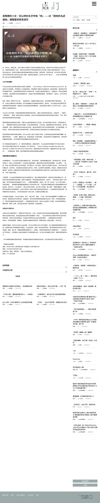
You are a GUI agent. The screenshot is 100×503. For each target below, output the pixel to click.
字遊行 (74, 86)
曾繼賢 (11, 23)
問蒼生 (78, 20)
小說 (74, 78)
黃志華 (81, 154)
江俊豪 (81, 398)
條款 (37, 495)
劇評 (74, 108)
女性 (35, 26)
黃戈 (80, 228)
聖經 (43, 26)
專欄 (74, 345)
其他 (74, 48)
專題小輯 (75, 369)
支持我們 (30, 495)
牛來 (74, 20)
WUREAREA (22, 26)
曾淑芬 (7, 26)
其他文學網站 (21, 495)
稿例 (12, 495)
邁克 (80, 345)
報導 (38, 288)
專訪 (4, 23)
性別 (39, 26)
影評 (74, 38)
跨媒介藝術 (29, 26)
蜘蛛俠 (83, 20)
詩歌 (74, 96)
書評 (74, 127)
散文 (74, 220)
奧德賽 (88, 20)
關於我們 (5, 495)
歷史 (74, 61)
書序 (74, 199)
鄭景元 (81, 61)
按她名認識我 (14, 26)
